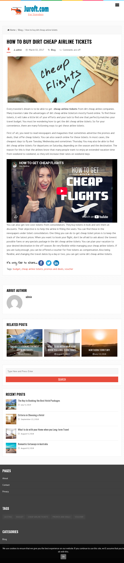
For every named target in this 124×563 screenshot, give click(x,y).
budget (17, 268)
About (5, 478)
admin (19, 49)
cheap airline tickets (32, 268)
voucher (69, 268)
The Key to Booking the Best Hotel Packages (39, 400)
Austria (8, 517)
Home (13, 30)
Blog (20, 30)
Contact (6, 485)
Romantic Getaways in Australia (33, 444)
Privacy (5, 491)
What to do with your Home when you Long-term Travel (43, 429)
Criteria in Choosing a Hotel (31, 415)
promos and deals (53, 268)
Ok (63, 556)
